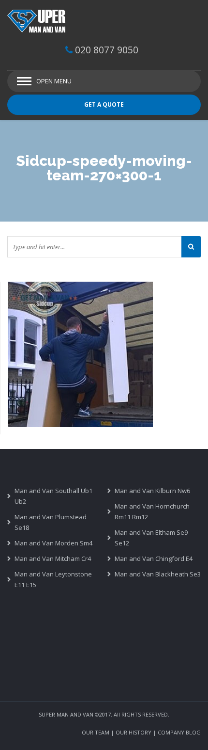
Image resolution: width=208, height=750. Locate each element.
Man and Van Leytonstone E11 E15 (53, 579)
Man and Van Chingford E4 (154, 558)
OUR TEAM (95, 732)
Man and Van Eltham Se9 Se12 (151, 537)
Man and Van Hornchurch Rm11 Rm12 (152, 511)
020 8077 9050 (106, 49)
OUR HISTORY (133, 732)
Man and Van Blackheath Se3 (158, 574)
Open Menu (54, 81)
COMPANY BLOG (179, 732)
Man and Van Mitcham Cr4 (53, 558)
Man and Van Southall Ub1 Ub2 (53, 496)
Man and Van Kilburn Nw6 (152, 490)
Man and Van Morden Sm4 (53, 543)
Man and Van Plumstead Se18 (51, 522)
